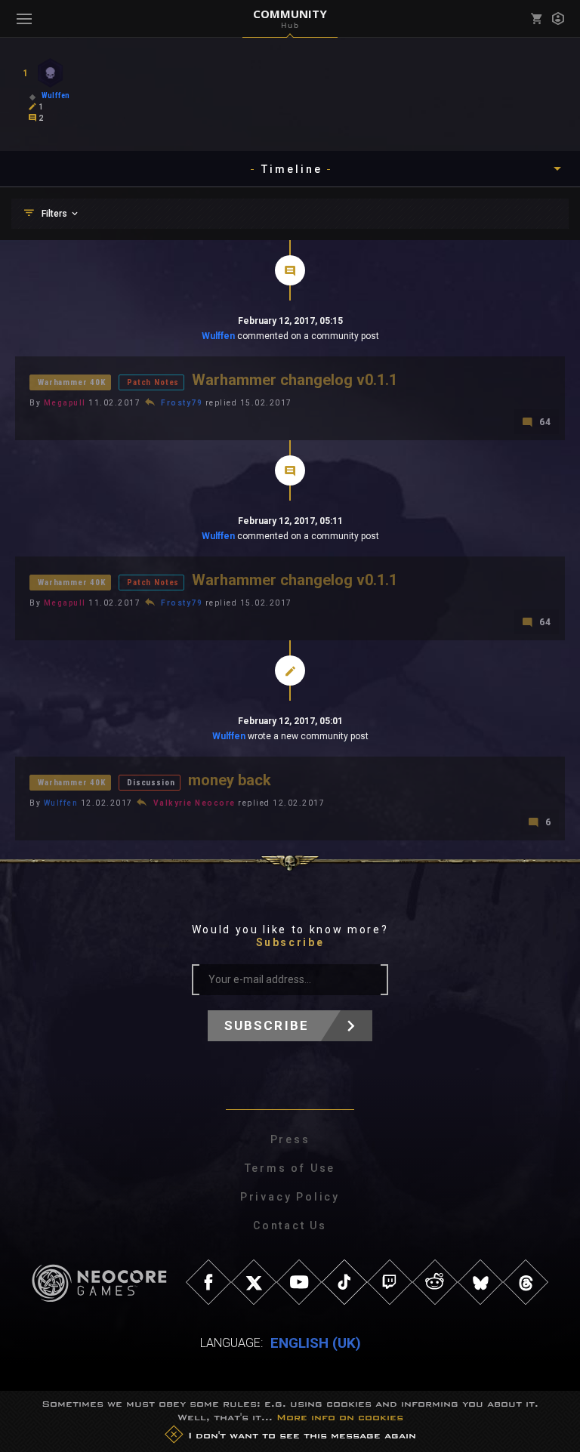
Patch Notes (153, 382)
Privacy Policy (290, 1197)
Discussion (150, 783)
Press (290, 1139)
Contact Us (290, 1225)
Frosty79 (181, 403)
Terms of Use (290, 1168)
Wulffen (218, 336)
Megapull (65, 403)
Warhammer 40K (72, 382)
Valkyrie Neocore (194, 803)
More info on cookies (339, 1417)
